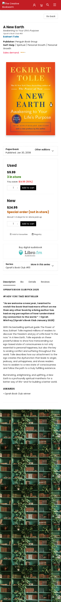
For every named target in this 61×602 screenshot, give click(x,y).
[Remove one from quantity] (9, 187)
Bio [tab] (22, 281)
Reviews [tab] (45, 281)
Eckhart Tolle (11, 36)
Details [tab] (32, 281)
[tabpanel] (30, 345)
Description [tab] (9, 281)
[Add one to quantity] (17, 187)
